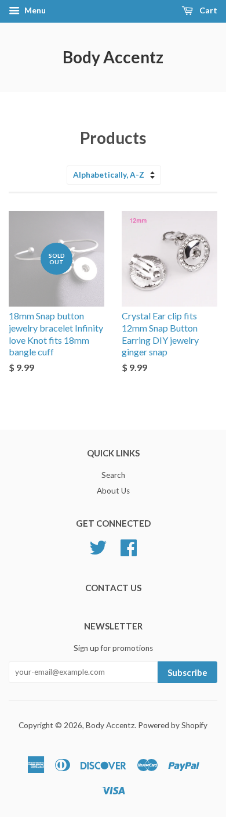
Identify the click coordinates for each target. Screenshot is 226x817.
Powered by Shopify (172, 725)
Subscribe (187, 672)
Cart (207, 10)
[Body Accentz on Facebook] (128, 546)
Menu (34, 10)
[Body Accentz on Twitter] (98, 546)
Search (113, 475)
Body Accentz (113, 57)
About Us (113, 490)
